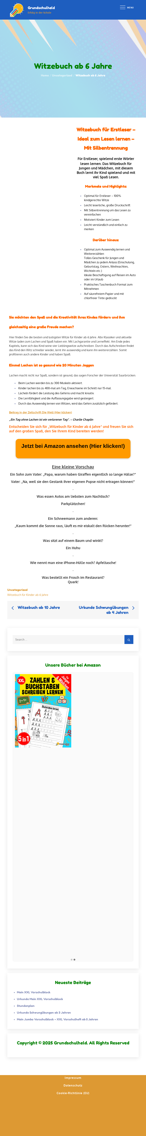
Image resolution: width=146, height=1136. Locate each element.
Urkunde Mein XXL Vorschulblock (40, 999)
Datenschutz (73, 1085)
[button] (71, 960)
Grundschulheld (41, 8)
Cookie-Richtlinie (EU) (73, 1093)
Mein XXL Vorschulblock (33, 992)
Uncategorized (17, 590)
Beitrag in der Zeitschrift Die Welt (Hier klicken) (40, 412)
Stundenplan (26, 1006)
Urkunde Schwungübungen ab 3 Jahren (44, 1012)
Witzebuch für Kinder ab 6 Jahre (27, 595)
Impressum (73, 1078)
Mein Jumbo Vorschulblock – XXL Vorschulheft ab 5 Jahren (57, 1019)
